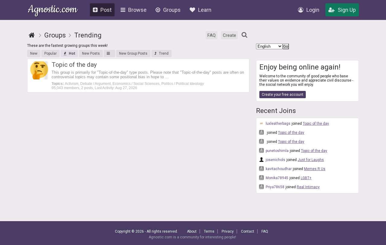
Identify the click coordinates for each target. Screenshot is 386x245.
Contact (247, 231)
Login (312, 10)
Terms (209, 231)
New (33, 53)
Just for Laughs (311, 160)
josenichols (275, 160)
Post (106, 10)
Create (229, 35)
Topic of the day (316, 123)
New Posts (91, 53)
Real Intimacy (308, 187)
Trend (164, 53)
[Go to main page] (31, 35)
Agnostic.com (52, 10)
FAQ (211, 35)
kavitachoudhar (278, 169)
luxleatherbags (277, 123)
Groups (172, 10)
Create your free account (282, 94)
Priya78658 (274, 187)
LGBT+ (306, 178)
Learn (204, 10)
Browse (137, 10)
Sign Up (347, 10)
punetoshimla (277, 151)
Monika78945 (276, 178)
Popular (50, 53)
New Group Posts (133, 53)
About (192, 231)
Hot (72, 53)
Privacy (228, 231)
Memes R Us (314, 169)
